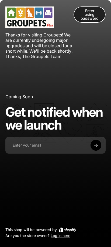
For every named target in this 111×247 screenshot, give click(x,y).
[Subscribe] (96, 145)
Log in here (60, 236)
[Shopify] (67, 229)
